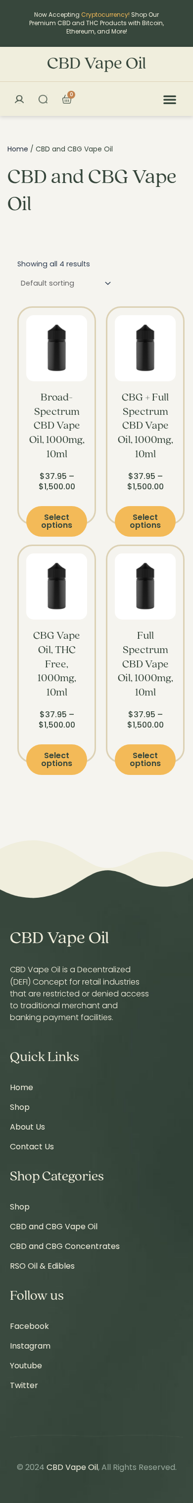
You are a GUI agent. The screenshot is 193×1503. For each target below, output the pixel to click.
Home (17, 149)
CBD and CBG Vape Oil (53, 1226)
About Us (27, 1127)
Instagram (30, 1346)
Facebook (29, 1326)
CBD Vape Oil (96, 64)
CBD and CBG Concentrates (65, 1246)
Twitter (24, 1385)
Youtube (26, 1365)
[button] (169, 99)
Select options (56, 521)
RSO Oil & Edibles (42, 1266)
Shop (20, 1107)
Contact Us (32, 1146)
